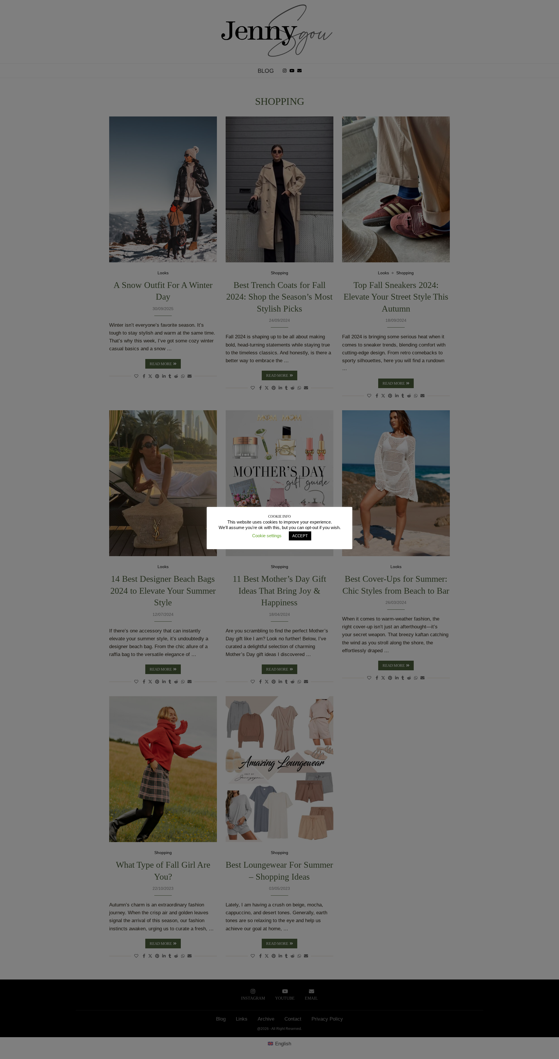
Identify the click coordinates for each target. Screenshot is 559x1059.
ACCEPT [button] (300, 536)
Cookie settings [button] (267, 535)
